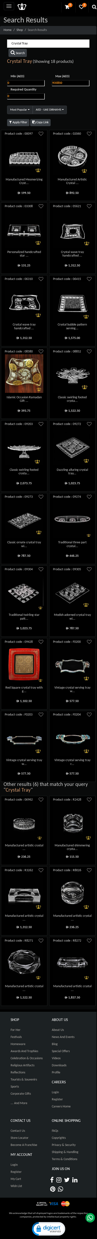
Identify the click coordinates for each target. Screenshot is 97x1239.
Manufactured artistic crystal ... (24, 847)
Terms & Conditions (64, 1159)
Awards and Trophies (24, 1051)
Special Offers (61, 1051)
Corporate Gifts (21, 1094)
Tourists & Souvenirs (24, 1079)
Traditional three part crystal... (72, 544)
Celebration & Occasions (27, 1058)
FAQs (55, 1131)
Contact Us (18, 1131)
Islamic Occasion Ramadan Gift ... (24, 399)
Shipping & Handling (65, 1152)
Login (55, 1092)
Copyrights (59, 1138)
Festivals (16, 1037)
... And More (19, 1103)
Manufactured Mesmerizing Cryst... (24, 181)
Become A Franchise (24, 1145)
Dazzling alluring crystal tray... (72, 471)
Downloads (59, 1065)
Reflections (18, 1072)
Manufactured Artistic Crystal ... (72, 181)
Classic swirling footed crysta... (72, 399)
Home (8, 30)
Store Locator (19, 1138)
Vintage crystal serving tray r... (72, 762)
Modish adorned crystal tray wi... (72, 616)
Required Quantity (23, 89)
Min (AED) (17, 76)
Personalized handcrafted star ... (24, 253)
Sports (15, 1087)
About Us (58, 1030)
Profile (56, 1072)
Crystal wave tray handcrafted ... (72, 253)
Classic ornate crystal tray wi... (24, 544)
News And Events (63, 1037)
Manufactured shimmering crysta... (72, 847)
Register (57, 1099)
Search (20, 53)
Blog (55, 1044)
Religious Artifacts (22, 1065)
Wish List (16, 1186)
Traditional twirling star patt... (24, 616)
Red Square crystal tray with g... (24, 689)
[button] (48, 1229)
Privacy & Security (64, 1145)
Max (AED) (62, 76)
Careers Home (61, 1106)
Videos (56, 1058)
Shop (19, 30)
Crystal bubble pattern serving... (72, 326)
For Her (15, 1030)
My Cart (16, 1179)
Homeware (18, 1044)
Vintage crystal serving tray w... (72, 689)
